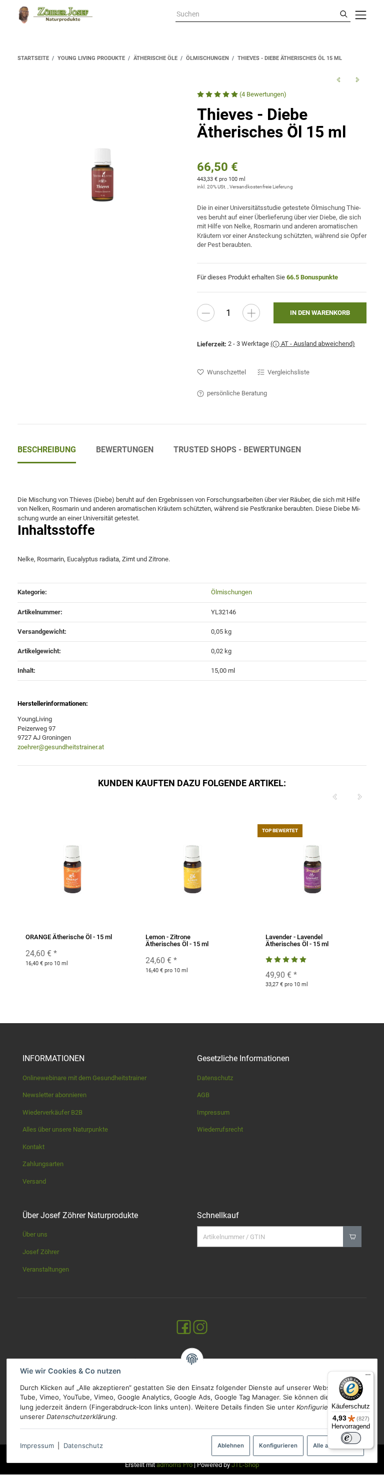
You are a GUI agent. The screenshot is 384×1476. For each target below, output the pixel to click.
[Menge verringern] (205, 312)
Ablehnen (231, 1445)
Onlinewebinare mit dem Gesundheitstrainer (84, 1078)
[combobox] (256, 14)
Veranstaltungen (45, 1269)
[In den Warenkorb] (352, 1236)
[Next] (360, 797)
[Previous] (334, 797)
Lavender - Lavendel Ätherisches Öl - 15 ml (297, 940)
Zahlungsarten (43, 1164)
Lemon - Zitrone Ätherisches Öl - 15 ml (177, 940)
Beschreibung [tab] (47, 449)
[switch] (351, 1438)
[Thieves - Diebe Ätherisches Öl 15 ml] (103, 175)
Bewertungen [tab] (125, 449)
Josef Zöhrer (40, 1252)
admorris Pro (174, 1465)
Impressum (37, 1446)
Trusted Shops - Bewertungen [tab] (237, 449)
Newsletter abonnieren (54, 1095)
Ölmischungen (231, 592)
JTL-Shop (245, 1465)
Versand (34, 1181)
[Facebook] (183, 1327)
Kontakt (33, 1147)
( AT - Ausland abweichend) (312, 343)
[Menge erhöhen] (251, 312)
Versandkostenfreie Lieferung (261, 186)
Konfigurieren (278, 1445)
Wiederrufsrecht (220, 1129)
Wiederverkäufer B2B (52, 1112)
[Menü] (368, 1377)
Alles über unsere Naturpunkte (65, 1129)
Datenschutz (83, 1446)
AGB (203, 1095)
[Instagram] (200, 1327)
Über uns (35, 1234)
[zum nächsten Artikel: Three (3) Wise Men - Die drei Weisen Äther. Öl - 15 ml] (357, 79)
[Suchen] (343, 14)
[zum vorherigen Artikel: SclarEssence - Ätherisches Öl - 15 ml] (339, 79)
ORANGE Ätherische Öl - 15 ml (69, 937)
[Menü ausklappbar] (361, 14)
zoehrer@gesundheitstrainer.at (61, 747)
